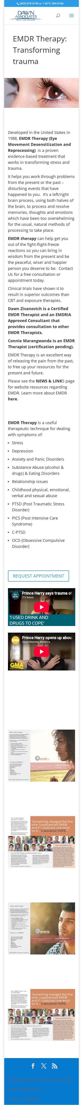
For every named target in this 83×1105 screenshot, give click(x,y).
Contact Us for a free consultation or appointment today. (40, 274)
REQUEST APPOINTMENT (38, 576)
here (12, 399)
